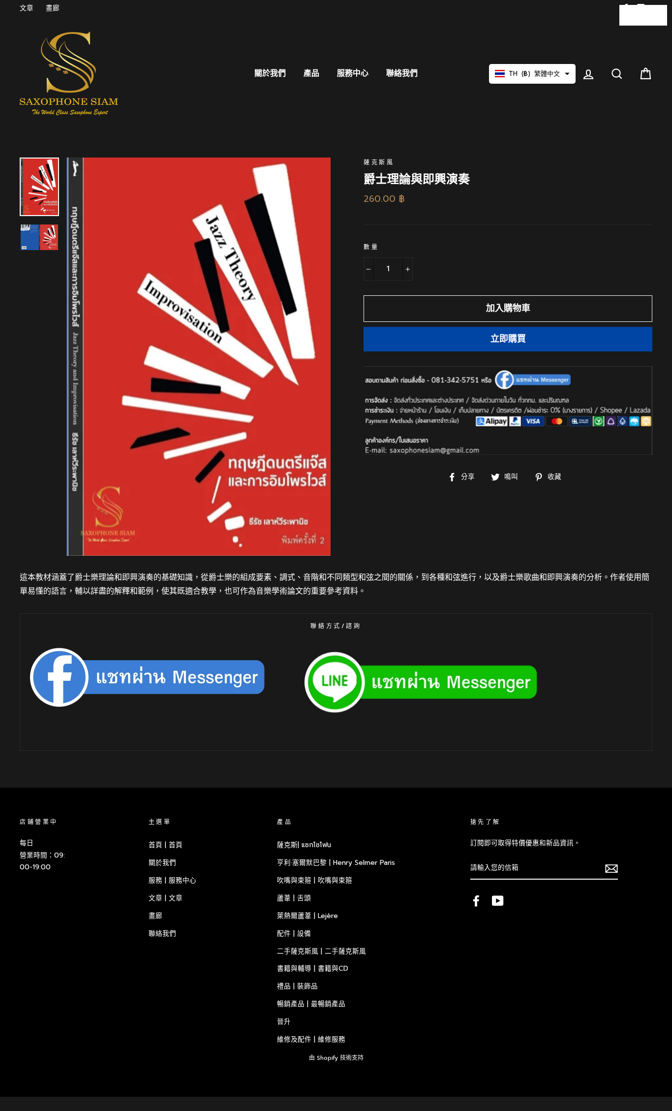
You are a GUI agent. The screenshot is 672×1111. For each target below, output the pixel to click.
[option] (198, 356)
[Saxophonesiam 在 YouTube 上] (498, 900)
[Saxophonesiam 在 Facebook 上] (476, 900)
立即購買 (508, 339)
